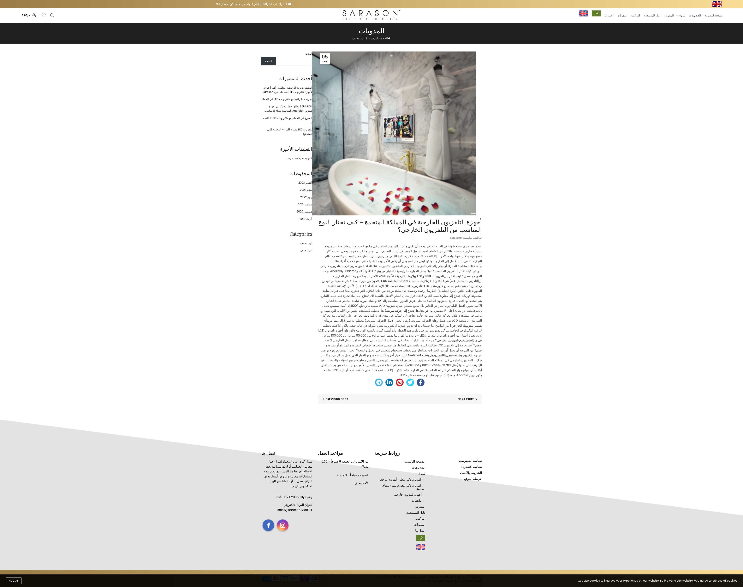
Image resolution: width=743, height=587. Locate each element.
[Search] (52, 15)
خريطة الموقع (473, 478)
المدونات (622, 15)
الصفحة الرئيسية (714, 15)
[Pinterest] (400, 382)
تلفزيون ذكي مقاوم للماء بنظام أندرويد (403, 487)
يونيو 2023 (306, 190)
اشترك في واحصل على (252, 4)
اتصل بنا (609, 15)
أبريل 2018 (306, 219)
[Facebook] (421, 382)
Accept (13, 580)
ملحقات (417, 500)
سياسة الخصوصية (470, 460)
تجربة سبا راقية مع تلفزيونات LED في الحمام (286, 99)
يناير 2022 (306, 197)
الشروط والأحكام (471, 472)
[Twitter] (410, 382)
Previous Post (337, 399)
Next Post (466, 399)
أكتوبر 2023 (305, 183)
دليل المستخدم (652, 15)
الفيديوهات (695, 15)
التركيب (635, 15)
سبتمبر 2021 (305, 204)
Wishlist (41, 13)
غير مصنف (358, 38)
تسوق (682, 15)
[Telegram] (379, 382)
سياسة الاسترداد (471, 466)
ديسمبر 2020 (304, 211)
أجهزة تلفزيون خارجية (408, 494)
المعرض (669, 15)
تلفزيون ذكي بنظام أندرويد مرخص (400, 479)
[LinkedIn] (389, 382)
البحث (308, 54)
